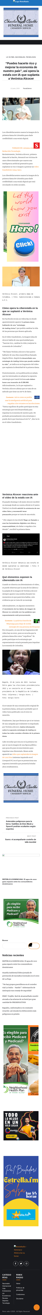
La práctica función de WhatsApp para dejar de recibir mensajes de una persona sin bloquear (22, 624)
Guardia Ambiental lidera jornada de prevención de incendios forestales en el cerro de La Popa (20, 976)
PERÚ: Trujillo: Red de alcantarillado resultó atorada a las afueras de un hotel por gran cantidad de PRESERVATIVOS (20, 999)
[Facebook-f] (15, 1263)
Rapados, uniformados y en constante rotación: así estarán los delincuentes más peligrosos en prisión (19, 1011)
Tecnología (31, 57)
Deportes (5, 1301)
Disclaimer (19, 1299)
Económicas (6, 1296)
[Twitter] (21, 1263)
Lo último (10, 57)
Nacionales (20, 57)
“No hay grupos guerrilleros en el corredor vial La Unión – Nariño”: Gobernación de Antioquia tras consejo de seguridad (19, 987)
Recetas (5, 1298)
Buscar (5, 940)
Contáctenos (20, 1294)
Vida (3, 1288)
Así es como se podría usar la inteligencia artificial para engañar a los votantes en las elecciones (22, 400)
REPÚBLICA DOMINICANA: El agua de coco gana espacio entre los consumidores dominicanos (19, 881)
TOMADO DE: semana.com (23, 148)
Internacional (6, 1286)
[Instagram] (26, 1263)
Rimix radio (6, 1311)
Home (18, 1283)
